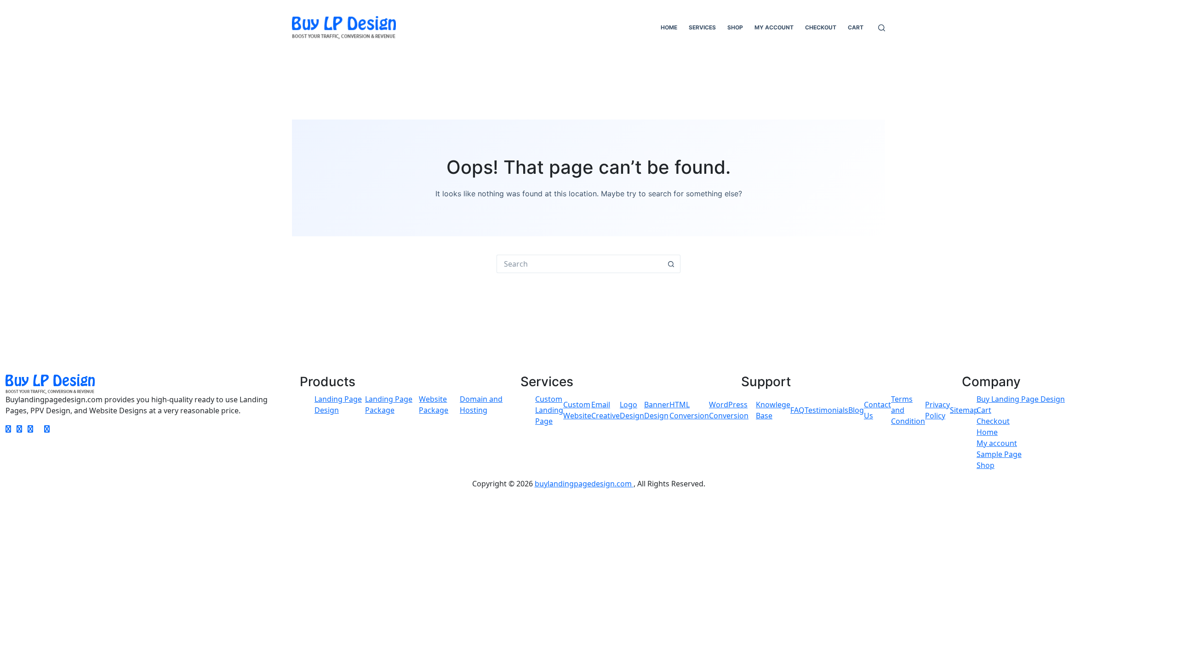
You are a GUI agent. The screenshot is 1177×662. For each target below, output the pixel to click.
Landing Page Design (338, 404)
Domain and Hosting (481, 404)
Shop (735, 27)
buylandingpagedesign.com (584, 484)
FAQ (797, 410)
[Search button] (671, 264)
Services (702, 27)
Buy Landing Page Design (1021, 399)
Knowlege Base (773, 410)
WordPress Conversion (728, 410)
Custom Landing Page (549, 410)
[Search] (881, 27)
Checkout (820, 27)
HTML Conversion (689, 410)
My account (774, 27)
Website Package (433, 404)
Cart (855, 27)
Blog (856, 410)
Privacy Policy (937, 410)
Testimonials (826, 410)
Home (669, 27)
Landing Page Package (388, 404)
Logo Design (632, 410)
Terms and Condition (908, 410)
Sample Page (999, 454)
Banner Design (656, 410)
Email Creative (605, 410)
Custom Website (577, 410)
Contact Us (877, 410)
